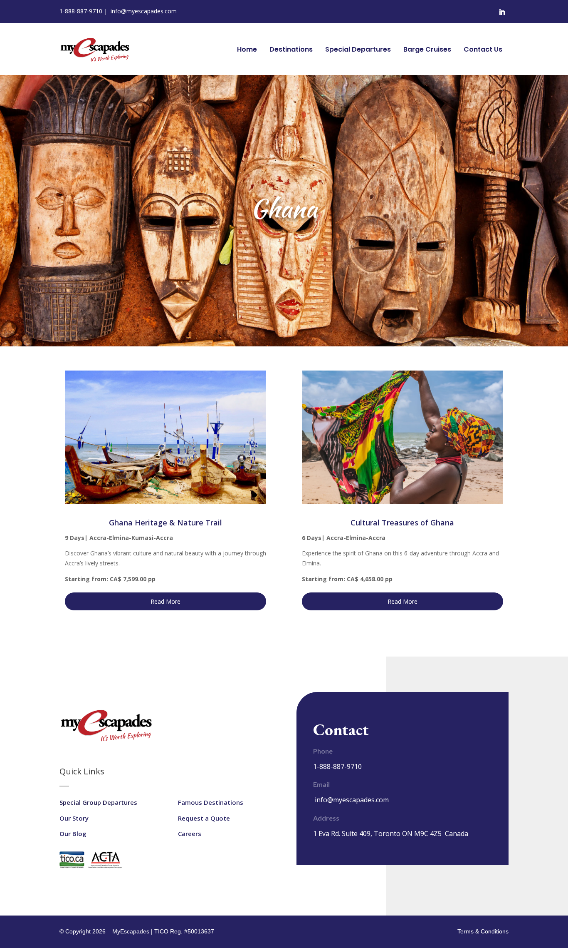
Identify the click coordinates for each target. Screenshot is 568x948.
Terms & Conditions (483, 931)
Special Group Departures (98, 802)
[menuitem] (247, 49)
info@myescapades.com (144, 11)
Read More (165, 601)
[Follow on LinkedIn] (502, 12)
